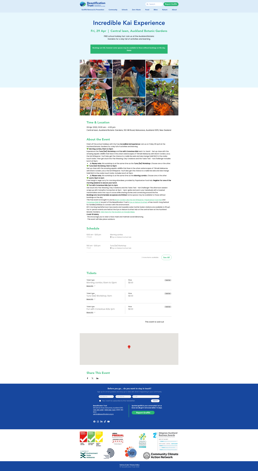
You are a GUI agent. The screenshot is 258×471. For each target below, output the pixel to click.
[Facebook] (94, 421)
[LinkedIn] (101, 421)
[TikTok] (105, 421)
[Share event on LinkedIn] (97, 378)
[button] (113, 10)
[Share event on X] (92, 378)
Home (129, 50)
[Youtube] (108, 421)
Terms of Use (124, 465)
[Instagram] (98, 421)
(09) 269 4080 (98, 410)
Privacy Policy (134, 465)
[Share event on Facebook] (87, 378)
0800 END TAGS (110, 410)
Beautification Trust (100, 406)
